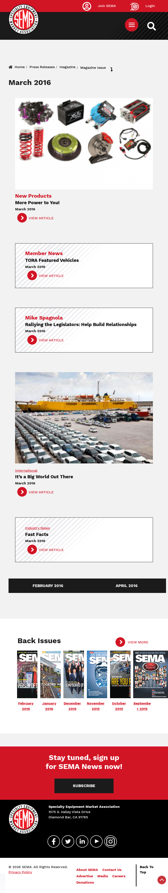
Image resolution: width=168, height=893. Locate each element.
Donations (85, 882)
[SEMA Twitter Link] (66, 841)
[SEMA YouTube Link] (94, 841)
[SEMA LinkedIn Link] (80, 841)
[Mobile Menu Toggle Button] (132, 25)
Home (20, 67)
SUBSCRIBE (84, 786)
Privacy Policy (20, 872)
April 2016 (127, 586)
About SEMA (87, 870)
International (26, 470)
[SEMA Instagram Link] (108, 841)
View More (137, 642)
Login (150, 6)
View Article (41, 218)
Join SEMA (107, 6)
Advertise (84, 876)
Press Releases (42, 67)
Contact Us (112, 870)
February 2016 (48, 586)
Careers (119, 876)
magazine (67, 67)
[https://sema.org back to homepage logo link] (155, 26)
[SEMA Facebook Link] (51, 841)
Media (102, 876)
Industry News (37, 528)
